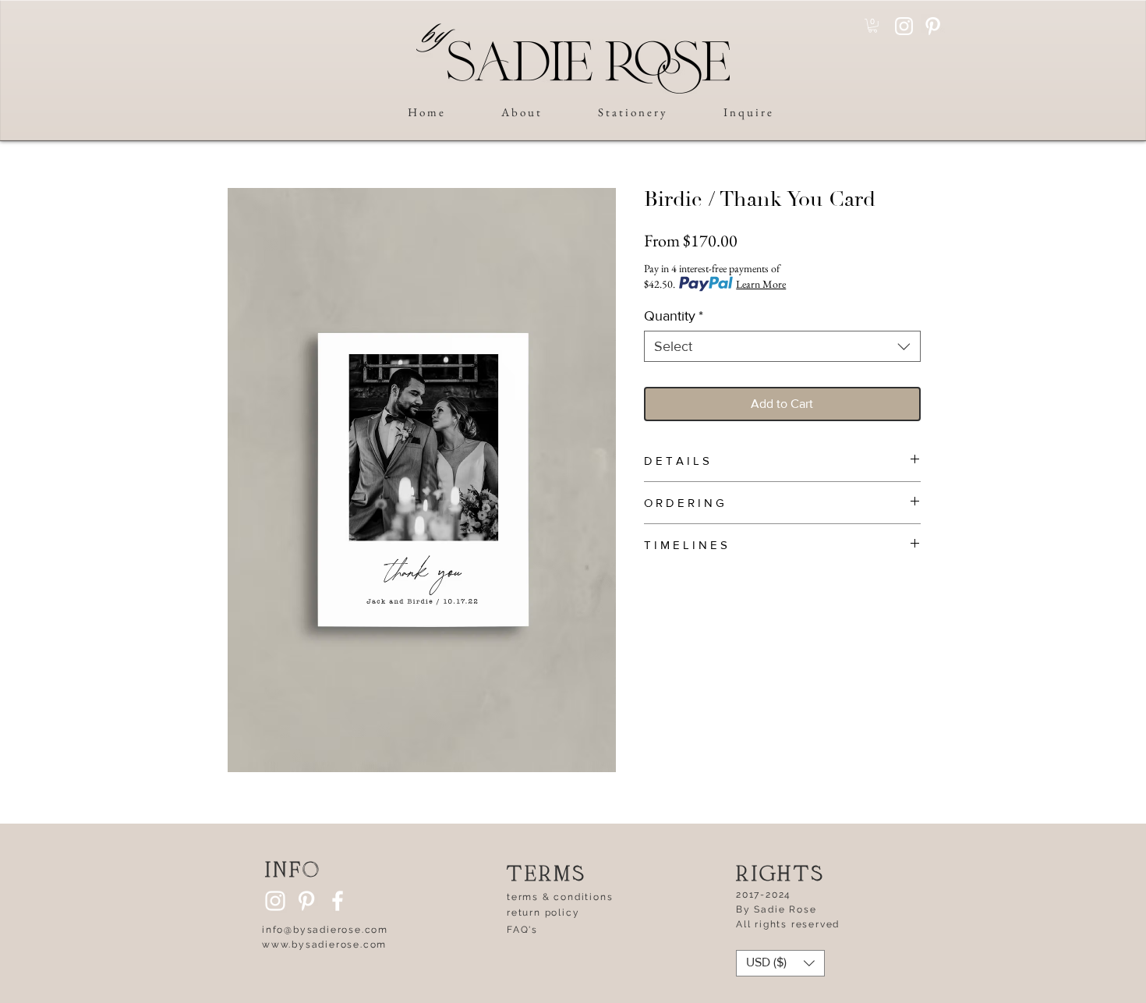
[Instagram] (904, 26)
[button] (873, 26)
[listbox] (780, 963)
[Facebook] (337, 901)
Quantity (673, 316)
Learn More (761, 284)
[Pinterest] (933, 26)
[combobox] (782, 346)
